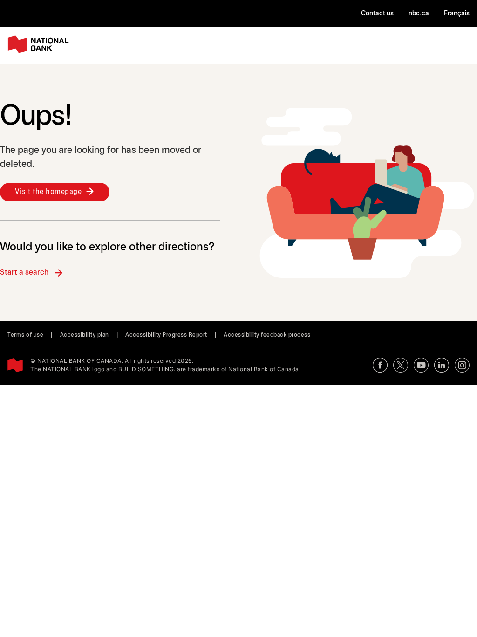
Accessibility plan (84, 335)
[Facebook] (380, 365)
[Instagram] (462, 365)
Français (457, 14)
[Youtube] (421, 365)
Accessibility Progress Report (166, 335)
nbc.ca (419, 14)
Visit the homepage (48, 191)
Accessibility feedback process (267, 335)
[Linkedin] (441, 365)
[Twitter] (400, 365)
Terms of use (25, 335)
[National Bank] (40, 44)
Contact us (377, 14)
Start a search (24, 272)
